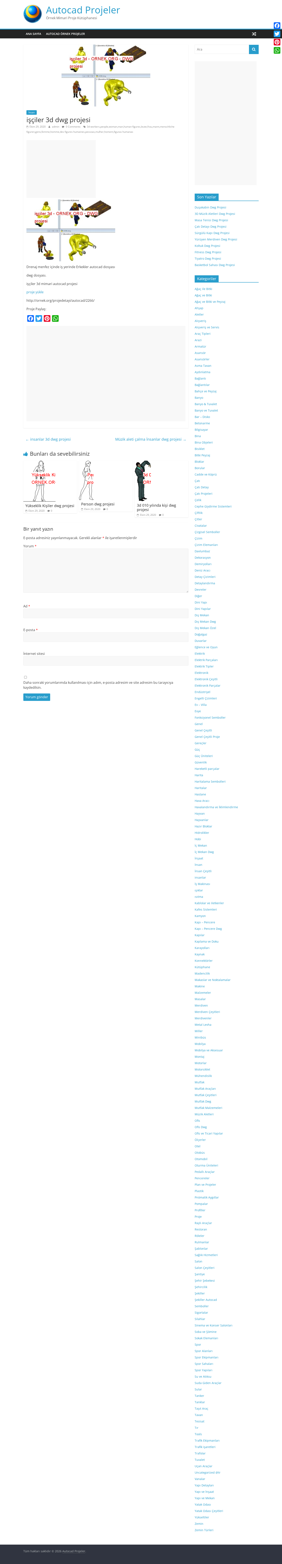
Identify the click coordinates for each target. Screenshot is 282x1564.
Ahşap (199, 308)
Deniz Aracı (202, 570)
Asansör (200, 353)
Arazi (198, 340)
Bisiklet (200, 449)
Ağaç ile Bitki (203, 289)
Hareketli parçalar (207, 769)
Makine (200, 986)
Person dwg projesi (98, 504)
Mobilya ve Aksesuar (209, 1050)
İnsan (31, 112)
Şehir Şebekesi (205, 1280)
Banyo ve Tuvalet (206, 410)
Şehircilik (201, 1287)
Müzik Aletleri (204, 1114)
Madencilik (202, 973)
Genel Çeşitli (203, 730)
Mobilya (200, 1044)
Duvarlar (201, 641)
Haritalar (201, 788)
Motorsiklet (202, 1069)
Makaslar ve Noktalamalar (213, 980)
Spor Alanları (204, 1351)
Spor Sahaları (204, 1364)
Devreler (200, 590)
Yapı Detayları (204, 1485)
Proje (198, 1217)
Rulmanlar (202, 1242)
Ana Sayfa (33, 34)
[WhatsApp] (277, 50)
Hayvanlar (202, 820)
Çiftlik (199, 513)
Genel (199, 724)
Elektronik (201, 673)
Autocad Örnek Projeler (65, 34)
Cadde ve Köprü (206, 474)
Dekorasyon (203, 558)
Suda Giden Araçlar (208, 1383)
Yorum (30, 546)
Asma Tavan (203, 366)
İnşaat (199, 858)
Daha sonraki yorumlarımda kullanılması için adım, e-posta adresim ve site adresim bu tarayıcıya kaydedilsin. (98, 685)
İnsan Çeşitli (203, 871)
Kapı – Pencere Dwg (208, 929)
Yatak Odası (203, 1504)
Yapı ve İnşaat (204, 1492)
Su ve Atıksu (203, 1376)
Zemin (199, 1524)
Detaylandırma (205, 583)
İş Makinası (202, 884)
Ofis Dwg (201, 1127)
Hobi (198, 839)
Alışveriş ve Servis (207, 327)
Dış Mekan (202, 615)
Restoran (201, 1229)
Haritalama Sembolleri (210, 781)
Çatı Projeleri (203, 494)
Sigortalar (201, 1312)
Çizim (198, 538)
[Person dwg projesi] (86, 463)
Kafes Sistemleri (206, 909)
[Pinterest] (277, 42)
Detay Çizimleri (205, 577)
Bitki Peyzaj (202, 455)
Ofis (197, 1121)
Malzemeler (203, 993)
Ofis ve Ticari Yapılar (209, 1133)
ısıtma (199, 897)
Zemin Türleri (204, 1530)
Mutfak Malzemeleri (208, 1108)
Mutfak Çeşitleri (206, 1095)
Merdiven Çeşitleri (207, 1012)
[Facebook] (277, 25)
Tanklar (200, 1402)
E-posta (30, 630)
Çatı (197, 481)
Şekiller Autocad (206, 1300)
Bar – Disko (202, 417)
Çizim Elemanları (206, 545)
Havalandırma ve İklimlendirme (216, 807)
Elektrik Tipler (204, 666)
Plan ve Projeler (205, 1185)
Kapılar (200, 935)
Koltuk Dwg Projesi (207, 246)
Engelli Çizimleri (206, 698)
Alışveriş (200, 321)
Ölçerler (200, 1140)
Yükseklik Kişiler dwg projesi (49, 505)
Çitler (198, 519)
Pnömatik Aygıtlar (207, 1197)
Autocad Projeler (83, 9)
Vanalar (200, 1479)
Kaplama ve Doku (207, 941)
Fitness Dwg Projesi (208, 252)
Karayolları (202, 948)
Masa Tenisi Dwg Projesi (211, 220)
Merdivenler (203, 1018)
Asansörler (202, 359)
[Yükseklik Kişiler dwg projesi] (39, 463)
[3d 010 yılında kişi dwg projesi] (143, 463)
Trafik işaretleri (205, 1447)
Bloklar (199, 462)
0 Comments (73, 126)
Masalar (200, 999)
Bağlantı (200, 378)
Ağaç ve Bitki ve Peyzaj (210, 302)
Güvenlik (201, 762)
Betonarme (202, 423)
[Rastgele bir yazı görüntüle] (254, 34)
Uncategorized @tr (207, 1472)
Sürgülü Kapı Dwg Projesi (212, 233)
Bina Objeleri (204, 442)
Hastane (200, 794)
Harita (199, 775)
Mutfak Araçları (205, 1089)
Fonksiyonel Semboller (210, 717)
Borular (200, 468)
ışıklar (199, 890)
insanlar (200, 877)
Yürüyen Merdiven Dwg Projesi (216, 239)
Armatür (200, 346)
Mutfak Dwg (203, 1101)
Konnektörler (204, 961)
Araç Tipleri (203, 334)
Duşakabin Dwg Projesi (210, 207)
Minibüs (200, 1037)
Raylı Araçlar (203, 1223)
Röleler (199, 1236)
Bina (198, 436)
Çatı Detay (202, 487)
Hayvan (200, 813)
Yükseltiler (202, 1517)
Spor (198, 1344)
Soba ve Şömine (206, 1332)
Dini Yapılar (203, 609)
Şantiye (200, 1274)
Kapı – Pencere (205, 922)
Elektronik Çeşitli (206, 679)
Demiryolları (203, 564)
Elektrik (200, 653)
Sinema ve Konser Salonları (213, 1325)
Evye (198, 711)
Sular (198, 1389)
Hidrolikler (202, 833)
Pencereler (202, 1178)
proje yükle (35, 292)
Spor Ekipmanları (206, 1357)
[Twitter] (277, 34)
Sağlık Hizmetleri (206, 1255)
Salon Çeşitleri (204, 1268)
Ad (26, 606)
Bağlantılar (202, 385)
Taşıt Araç (201, 1408)
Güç (197, 749)
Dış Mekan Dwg (205, 621)
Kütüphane (202, 967)
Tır (196, 1428)
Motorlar (201, 1063)
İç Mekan (201, 845)
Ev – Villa (201, 705)
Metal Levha (203, 1025)
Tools (198, 1434)
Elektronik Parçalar (207, 685)
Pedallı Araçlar (205, 1172)
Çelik (198, 500)
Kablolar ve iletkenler (209, 903)
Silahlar (200, 1319)
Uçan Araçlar (203, 1466)
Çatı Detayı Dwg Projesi (210, 226)
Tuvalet (200, 1460)
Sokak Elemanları (206, 1338)
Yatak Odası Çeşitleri (209, 1511)
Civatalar (201, 526)
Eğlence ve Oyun (206, 647)
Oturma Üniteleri (206, 1165)
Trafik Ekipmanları (207, 1440)
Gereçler (200, 743)
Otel (197, 1146)
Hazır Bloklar (203, 826)
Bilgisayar (201, 430)
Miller (199, 1031)
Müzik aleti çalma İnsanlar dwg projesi (150, 439)
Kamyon (200, 916)
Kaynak (200, 954)
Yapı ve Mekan (205, 1498)
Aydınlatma (202, 372)
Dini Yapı (201, 602)
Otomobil (201, 1159)
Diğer (198, 596)
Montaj (199, 1057)
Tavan (199, 1415)
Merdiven (201, 1005)
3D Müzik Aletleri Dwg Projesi (215, 214)
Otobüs (200, 1153)
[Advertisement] (61, 169)
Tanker (199, 1396)
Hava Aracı (202, 801)
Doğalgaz (201, 634)
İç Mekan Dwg (204, 852)
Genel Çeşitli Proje (207, 737)
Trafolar (200, 1453)
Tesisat (199, 1421)
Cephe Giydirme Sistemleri (213, 506)
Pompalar (201, 1204)
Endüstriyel (202, 692)
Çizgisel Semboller (207, 532)
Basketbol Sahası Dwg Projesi (215, 265)
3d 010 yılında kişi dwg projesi (156, 507)
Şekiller (200, 1293)
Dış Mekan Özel (205, 628)
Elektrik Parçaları (206, 660)
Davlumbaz (202, 551)
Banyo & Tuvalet (206, 404)
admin (56, 126)
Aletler (199, 314)
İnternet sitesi (34, 653)
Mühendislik (203, 1076)
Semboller (202, 1306)
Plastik (199, 1191)
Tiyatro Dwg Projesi (208, 258)
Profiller (200, 1210)
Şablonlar (201, 1248)
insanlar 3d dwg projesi (48, 439)
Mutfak (199, 1082)
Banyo (199, 398)
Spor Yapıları (203, 1370)
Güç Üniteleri (204, 756)
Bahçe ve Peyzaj (206, 391)
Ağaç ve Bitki (203, 295)
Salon (198, 1261)
